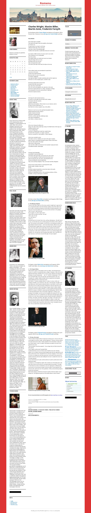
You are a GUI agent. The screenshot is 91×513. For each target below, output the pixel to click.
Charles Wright (42, 32)
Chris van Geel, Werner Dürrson (73, 83)
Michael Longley (68, 355)
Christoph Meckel (68, 343)
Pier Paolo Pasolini (76, 356)
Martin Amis (40, 264)
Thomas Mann (14, 93)
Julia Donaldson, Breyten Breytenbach (71, 74)
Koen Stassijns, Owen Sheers (72, 70)
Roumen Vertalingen (15, 94)
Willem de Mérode (72, 364)
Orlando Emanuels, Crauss (72, 69)
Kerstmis (76, 352)
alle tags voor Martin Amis (47, 266)
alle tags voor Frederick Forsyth (46, 334)
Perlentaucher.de (14, 90)
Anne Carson (75, 339)
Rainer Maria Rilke (73, 357)
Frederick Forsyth (42, 332)
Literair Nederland (15, 96)
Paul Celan (13, 88)
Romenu (45, 3)
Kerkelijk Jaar (69, 352)
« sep (11, 77)
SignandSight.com (15, 92)
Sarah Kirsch (78, 359)
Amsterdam (70, 339)
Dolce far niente (73, 345)
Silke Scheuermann (68, 361)
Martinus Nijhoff (71, 353)
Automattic (57, 510)
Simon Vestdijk (75, 361)
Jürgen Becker (75, 350)
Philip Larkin (70, 356)
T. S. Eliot (69, 362)
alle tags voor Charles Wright (50, 34)
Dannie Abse (74, 343)
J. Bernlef (71, 349)
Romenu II (13, 91)
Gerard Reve (78, 347)
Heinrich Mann (72, 348)
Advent (66, 339)
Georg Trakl (13, 86)
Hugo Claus (78, 348)
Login (12, 501)
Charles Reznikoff (75, 342)
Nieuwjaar (73, 355)
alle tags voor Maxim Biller (38, 200)
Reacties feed (14, 503)
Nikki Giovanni (78, 355)
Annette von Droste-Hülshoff (72, 341)
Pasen (66, 356)
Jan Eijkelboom (77, 349)
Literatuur (36, 400)
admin (45, 399)
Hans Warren (13, 87)
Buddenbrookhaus (15, 84)
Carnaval (70, 342)
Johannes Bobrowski (69, 350)
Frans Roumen (70, 347)
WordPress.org (14, 504)
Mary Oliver (76, 353)
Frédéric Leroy (14, 85)
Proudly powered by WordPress (38, 510)
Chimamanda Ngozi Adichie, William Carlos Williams (72, 77)
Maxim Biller (40, 199)
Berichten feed (14, 502)
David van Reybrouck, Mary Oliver (73, 84)
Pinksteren (67, 357)
